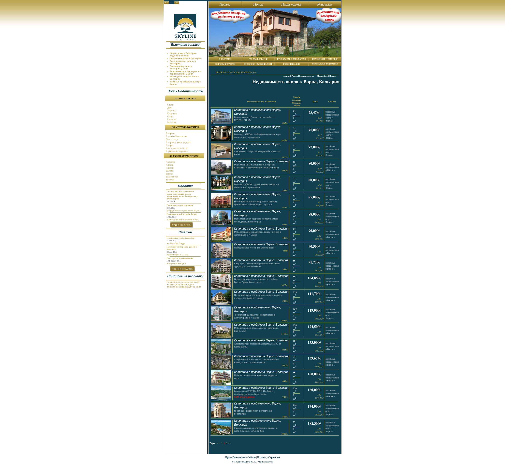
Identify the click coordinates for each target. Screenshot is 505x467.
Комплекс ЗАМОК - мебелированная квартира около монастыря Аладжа (257, 136)
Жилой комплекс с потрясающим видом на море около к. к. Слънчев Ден (255, 429)
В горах (169, 145)
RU (171, 2)
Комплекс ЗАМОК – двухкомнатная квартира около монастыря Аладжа (256, 186)
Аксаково (170, 162)
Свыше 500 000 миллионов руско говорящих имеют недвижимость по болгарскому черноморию (182, 195)
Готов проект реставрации (180, 205)
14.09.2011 (171, 217)
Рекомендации (291, 64)
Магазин (171, 122)
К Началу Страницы (268, 457)
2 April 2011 (172, 252)
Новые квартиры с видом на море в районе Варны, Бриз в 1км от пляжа (256, 281)
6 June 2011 (171, 241)
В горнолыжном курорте (178, 142)
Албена (169, 164)
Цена (315, 101)
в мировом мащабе (176, 263)
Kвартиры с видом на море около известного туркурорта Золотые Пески (257, 265)
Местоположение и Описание (261, 101)
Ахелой (169, 167)
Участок (171, 110)
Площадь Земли (296, 104)
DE (177, 2)
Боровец (169, 179)
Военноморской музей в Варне (182, 214)
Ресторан (171, 119)
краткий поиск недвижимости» (298, 76)
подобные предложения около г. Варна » (332, 116)
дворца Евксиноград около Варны (183, 210)
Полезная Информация (325, 59)
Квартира (172, 113)
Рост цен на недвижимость (180, 258)
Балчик (169, 170)
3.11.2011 (171, 208)
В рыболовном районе (176, 151)
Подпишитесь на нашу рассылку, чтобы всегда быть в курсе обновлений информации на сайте (184, 284)
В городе (170, 133)
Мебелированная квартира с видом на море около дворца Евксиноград (256, 220)
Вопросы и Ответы (225, 64)
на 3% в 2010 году (176, 243)
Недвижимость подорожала (181, 238)
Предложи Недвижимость (258, 64)
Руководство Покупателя (291, 59)
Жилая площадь (296, 98)
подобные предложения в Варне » (332, 167)
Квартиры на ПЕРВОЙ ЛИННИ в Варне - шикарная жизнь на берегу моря (254, 392)
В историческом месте (176, 148)
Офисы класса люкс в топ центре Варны (254, 247)
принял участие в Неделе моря (182, 219)
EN (166, 2)
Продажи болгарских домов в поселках (182, 248)
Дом (169, 107)
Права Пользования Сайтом (240, 457)
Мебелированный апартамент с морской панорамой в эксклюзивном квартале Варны (256, 166)
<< (218, 443)
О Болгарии (225, 59)
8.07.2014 (171, 201)
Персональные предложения (325, 64)
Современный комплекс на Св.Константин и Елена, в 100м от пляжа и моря (256, 361)
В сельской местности (176, 136)
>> (229, 443)
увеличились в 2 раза (177, 254)
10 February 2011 (174, 261)
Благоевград (171, 176)
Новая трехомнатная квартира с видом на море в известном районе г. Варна (258, 296)
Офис (170, 116)
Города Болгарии (258, 59)
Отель (170, 104)
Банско (169, 173)
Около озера (171, 139)
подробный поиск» (326, 76)
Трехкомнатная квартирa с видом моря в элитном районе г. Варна (254, 316)
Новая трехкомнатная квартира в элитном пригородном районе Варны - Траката (255, 203)
